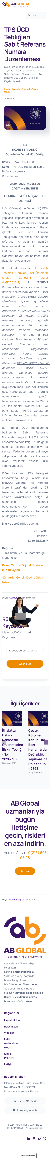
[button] (4, 742)
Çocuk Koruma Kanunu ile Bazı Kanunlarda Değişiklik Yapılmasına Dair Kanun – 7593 (37, 749)
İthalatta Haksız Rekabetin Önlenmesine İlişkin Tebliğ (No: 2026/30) (12, 744)
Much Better (40, 1131)
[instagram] (34, 1138)
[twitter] (44, 1138)
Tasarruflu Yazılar (30, 89)
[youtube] (39, 1138)
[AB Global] (22, 4)
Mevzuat (8, 91)
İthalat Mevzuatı (12, 89)
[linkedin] (28, 1138)
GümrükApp (15, 899)
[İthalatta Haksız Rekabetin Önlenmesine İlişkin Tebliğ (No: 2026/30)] (12, 718)
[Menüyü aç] (45, 5)
